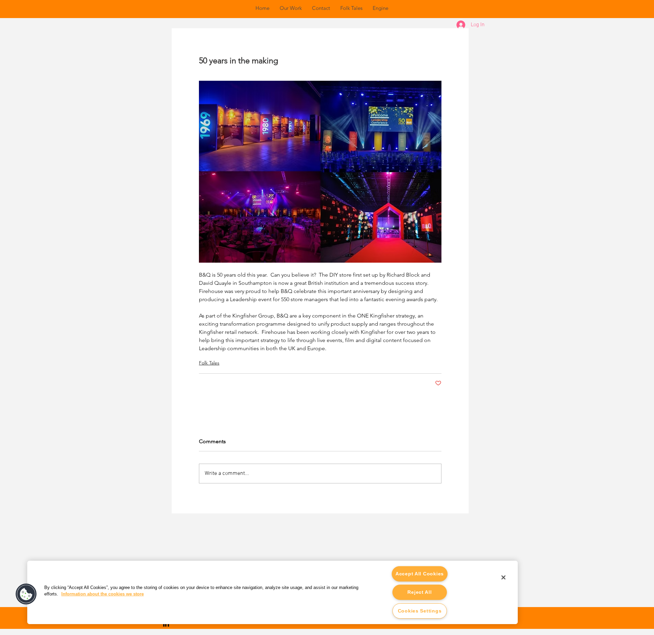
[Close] (503, 577)
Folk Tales (209, 363)
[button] (26, 594)
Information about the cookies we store (102, 594)
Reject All (419, 592)
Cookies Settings (420, 611)
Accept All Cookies (419, 573)
